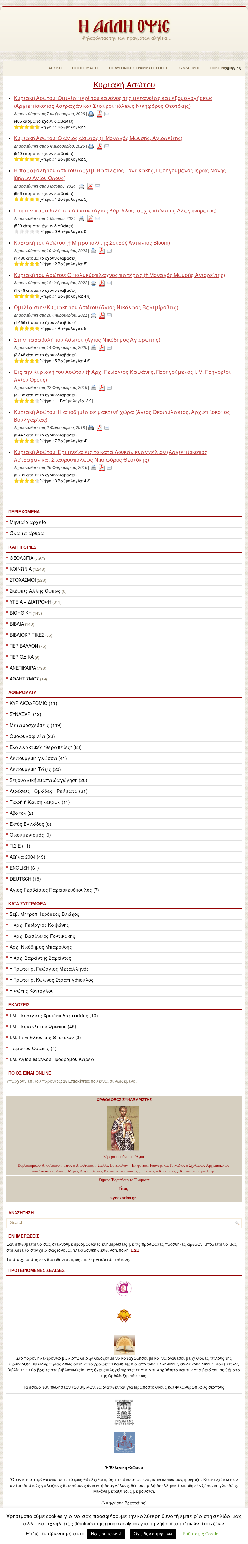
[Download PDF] (99, 113)
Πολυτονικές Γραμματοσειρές (138, 68)
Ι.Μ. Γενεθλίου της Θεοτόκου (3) (45, 1037)
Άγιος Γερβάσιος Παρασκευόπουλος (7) (54, 889)
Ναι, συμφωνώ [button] (106, 1533)
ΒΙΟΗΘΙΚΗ (21, 612)
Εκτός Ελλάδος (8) (30, 824)
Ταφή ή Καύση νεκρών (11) (40, 802)
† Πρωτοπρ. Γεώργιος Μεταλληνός (49, 969)
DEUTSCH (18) (25, 878)
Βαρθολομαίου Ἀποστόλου (39, 1165)
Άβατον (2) (21, 813)
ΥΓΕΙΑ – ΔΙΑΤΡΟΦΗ (30, 601)
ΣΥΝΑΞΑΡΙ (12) (25, 714)
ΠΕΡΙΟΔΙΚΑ (22, 656)
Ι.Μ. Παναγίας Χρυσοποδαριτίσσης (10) (54, 1015)
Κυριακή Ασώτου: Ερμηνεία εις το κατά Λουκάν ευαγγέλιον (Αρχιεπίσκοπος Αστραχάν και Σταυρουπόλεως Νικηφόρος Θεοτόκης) (110, 455)
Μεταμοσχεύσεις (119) (36, 725)
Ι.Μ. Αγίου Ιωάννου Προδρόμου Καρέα (52, 1059)
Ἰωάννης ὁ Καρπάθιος (159, 1171)
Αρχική (55, 68)
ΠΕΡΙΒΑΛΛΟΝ (24, 645)
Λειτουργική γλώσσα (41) (38, 758)
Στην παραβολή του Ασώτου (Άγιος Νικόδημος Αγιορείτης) (87, 339)
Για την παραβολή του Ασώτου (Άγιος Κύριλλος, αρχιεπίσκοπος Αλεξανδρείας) (115, 210)
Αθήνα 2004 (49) (27, 857)
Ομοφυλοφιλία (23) (32, 736)
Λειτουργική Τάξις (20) (35, 769)
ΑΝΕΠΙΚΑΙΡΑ (23, 667)
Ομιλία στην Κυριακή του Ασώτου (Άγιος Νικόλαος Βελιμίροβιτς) (96, 307)
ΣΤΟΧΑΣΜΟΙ (23, 580)
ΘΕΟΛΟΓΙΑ (21, 558)
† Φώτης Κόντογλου (32, 990)
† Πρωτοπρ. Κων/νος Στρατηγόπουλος (52, 980)
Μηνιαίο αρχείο (28, 522)
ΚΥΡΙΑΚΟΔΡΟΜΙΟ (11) (33, 703)
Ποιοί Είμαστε (85, 68)
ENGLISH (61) (24, 867)
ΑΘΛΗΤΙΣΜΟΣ (24, 678)
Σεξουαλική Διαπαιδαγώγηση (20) (48, 780)
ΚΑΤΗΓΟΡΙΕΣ (22, 547)
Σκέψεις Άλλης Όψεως (35, 591)
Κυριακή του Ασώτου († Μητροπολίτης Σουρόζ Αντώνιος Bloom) (92, 242)
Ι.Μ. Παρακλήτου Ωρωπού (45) (43, 1026)
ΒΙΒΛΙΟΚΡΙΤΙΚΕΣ (27, 634)
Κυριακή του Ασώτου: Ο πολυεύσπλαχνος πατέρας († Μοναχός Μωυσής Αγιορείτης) (119, 275)
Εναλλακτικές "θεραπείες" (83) (46, 747)
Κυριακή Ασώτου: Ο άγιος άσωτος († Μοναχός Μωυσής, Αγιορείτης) (98, 138)
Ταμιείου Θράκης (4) (33, 1048)
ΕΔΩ (135, 1250)
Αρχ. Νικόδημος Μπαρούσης (41, 947)
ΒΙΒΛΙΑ (17, 623)
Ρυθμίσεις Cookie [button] (200, 1533)
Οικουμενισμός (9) (30, 835)
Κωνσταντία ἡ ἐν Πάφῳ (198, 1171)
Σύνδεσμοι (188, 68)
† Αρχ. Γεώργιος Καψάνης (39, 925)
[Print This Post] (91, 113)
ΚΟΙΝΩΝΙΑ (21, 569)
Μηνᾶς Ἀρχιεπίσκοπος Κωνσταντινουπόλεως (103, 1171)
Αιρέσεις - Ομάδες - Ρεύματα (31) (49, 791)
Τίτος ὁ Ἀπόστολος (79, 1165)
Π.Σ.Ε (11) (20, 846)
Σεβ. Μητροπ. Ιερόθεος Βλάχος (44, 914)
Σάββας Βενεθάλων (113, 1165)
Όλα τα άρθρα (27, 533)
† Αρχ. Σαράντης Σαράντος (40, 958)
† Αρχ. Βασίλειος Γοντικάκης (42, 936)
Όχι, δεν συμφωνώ (153, 1533)
